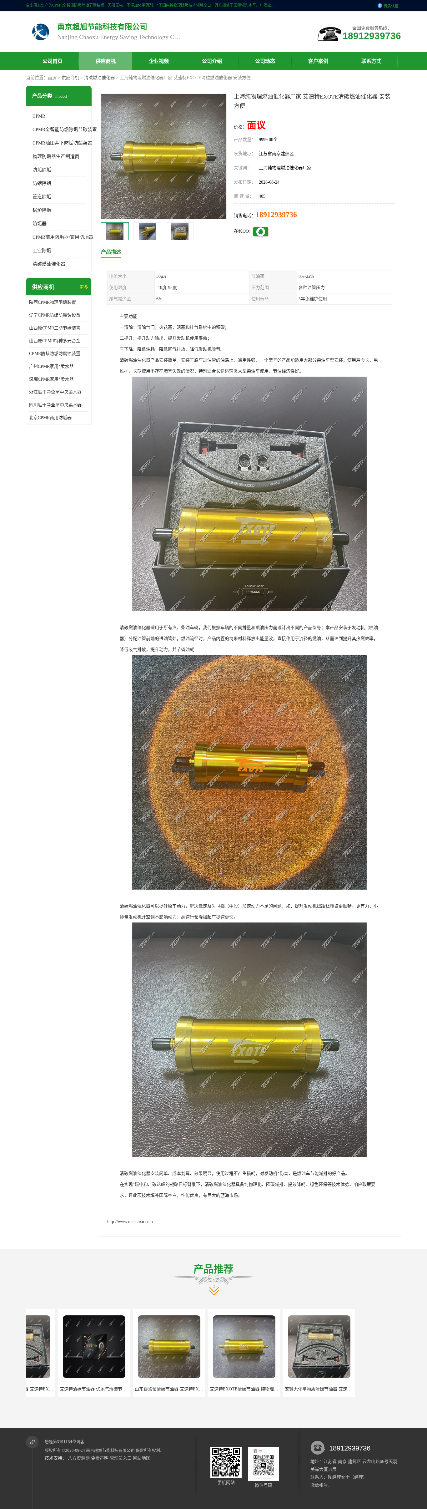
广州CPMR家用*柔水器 (51, 366)
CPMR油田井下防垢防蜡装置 (62, 142)
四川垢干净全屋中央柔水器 (55, 405)
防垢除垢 (42, 169)
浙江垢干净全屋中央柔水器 (55, 392)
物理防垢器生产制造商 (56, 156)
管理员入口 (121, 1458)
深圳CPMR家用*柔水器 (51, 379)
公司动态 (265, 61)
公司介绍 (212, 61)
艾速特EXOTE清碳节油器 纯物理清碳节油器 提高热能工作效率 (164, 1389)
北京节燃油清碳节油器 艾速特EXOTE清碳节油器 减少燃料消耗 (314, 1389)
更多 (83, 287)
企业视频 (159, 61)
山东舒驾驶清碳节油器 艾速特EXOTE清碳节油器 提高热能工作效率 (93, 1389)
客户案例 (318, 61)
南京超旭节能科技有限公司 (110, 1450)
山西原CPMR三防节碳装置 (54, 328)
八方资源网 (79, 1458)
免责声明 (99, 1458)
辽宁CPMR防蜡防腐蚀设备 (54, 315)
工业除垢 (42, 250)
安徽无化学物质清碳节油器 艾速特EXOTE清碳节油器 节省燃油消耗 (243, 1389)
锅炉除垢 (42, 210)
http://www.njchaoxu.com (130, 1221)
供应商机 (106, 61)
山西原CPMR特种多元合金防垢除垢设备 (58, 340)
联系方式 (371, 61)
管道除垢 (42, 196)
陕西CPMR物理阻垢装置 (52, 302)
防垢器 (40, 223)
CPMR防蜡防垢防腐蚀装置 (54, 353)
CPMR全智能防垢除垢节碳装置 (65, 129)
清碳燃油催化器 (99, 77)
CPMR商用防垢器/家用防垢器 (63, 237)
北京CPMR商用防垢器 (50, 417)
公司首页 (53, 61)
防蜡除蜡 (42, 183)
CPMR (39, 116)
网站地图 (141, 1458)
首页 (52, 77)
